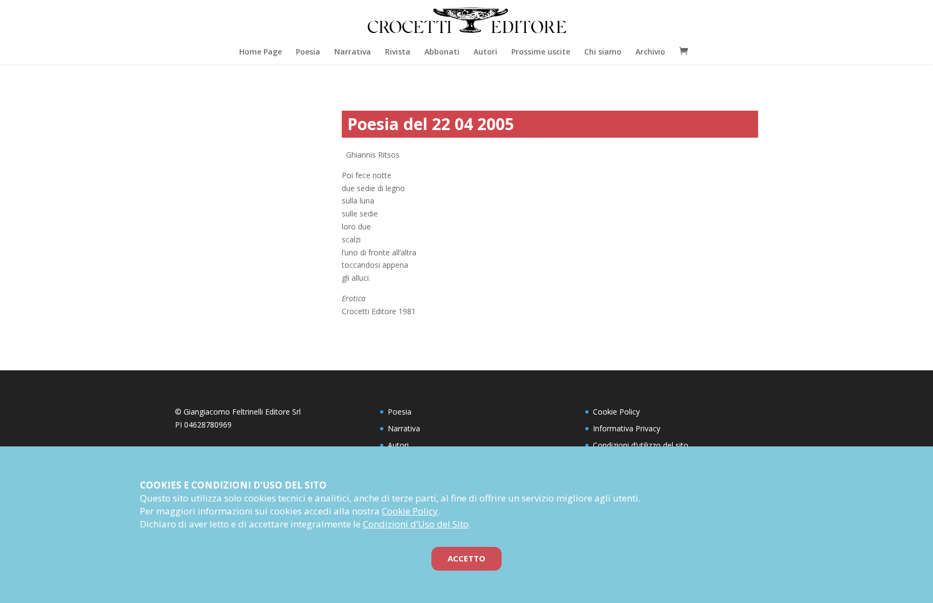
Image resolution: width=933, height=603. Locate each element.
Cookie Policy (616, 411)
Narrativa (352, 51)
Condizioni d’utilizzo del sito (640, 445)
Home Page (260, 51)
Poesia (308, 51)
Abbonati (441, 51)
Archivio (650, 51)
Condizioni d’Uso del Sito (416, 524)
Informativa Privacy (626, 428)
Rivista (397, 51)
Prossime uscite (540, 51)
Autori (485, 51)
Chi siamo (602, 51)
